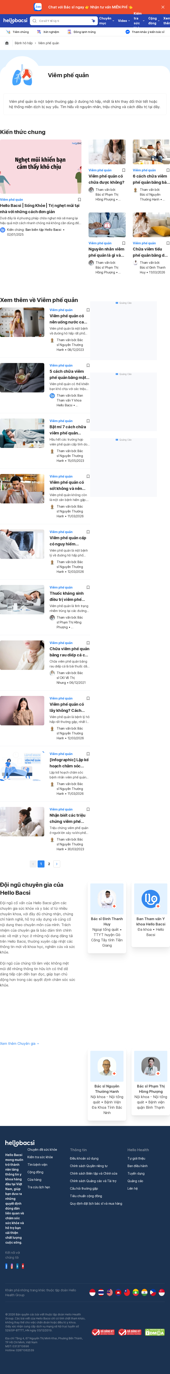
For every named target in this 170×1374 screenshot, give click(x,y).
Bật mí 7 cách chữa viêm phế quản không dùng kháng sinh (68, 430)
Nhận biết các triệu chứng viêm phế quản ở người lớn (67, 819)
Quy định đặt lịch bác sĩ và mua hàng (96, 1203)
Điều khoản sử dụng (84, 1158)
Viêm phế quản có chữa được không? (106, 179)
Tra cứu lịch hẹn (38, 1187)
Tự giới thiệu (136, 1158)
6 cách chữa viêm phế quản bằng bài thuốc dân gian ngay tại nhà (150, 179)
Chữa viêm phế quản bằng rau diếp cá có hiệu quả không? (69, 652)
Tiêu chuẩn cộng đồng (86, 1196)
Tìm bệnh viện (37, 1164)
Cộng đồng (35, 1172)
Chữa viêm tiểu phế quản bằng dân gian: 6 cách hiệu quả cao (151, 252)
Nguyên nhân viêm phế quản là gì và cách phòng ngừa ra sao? (106, 252)
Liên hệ (133, 1188)
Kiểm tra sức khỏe (40, 1157)
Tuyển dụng (136, 1173)
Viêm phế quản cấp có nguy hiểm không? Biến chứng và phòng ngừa (68, 541)
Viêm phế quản (48, 43)
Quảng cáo (135, 1181)
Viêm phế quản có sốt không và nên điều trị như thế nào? (69, 486)
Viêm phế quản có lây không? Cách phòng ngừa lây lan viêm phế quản (68, 708)
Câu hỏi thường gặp (84, 1188)
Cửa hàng (34, 1179)
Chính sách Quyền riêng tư (89, 1166)
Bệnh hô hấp (24, 43)
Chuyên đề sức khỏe (42, 1149)
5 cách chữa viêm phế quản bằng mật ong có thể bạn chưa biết (69, 375)
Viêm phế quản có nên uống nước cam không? (69, 319)
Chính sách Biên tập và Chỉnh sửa (93, 1173)
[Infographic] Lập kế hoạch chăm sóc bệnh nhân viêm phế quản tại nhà (69, 763)
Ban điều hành (137, 1166)
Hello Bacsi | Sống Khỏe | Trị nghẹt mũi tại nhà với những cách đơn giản (39, 208)
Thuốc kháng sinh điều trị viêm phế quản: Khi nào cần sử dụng (69, 597)
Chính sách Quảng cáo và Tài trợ (93, 1181)
